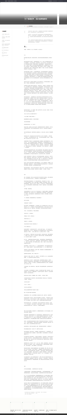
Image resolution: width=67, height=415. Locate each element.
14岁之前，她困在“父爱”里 (5, 34)
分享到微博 (58, 22)
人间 (2, 1)
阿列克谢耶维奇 (34, 34)
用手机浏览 (58, 20)
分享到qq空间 (58, 24)
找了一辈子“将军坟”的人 (5, 50)
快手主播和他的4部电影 (5, 47)
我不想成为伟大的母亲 (5, 55)
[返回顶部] (58, 18)
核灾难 (44, 34)
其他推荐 (58, 25)
